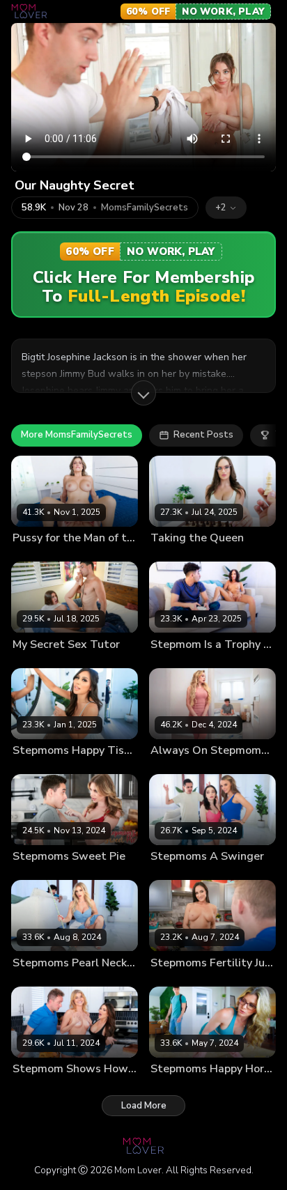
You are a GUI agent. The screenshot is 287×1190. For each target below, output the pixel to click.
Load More (143, 1105)
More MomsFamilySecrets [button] (76, 434)
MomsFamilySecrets (144, 207)
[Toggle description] (143, 392)
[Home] (29, 11)
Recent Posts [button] (203, 434)
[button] (226, 207)
